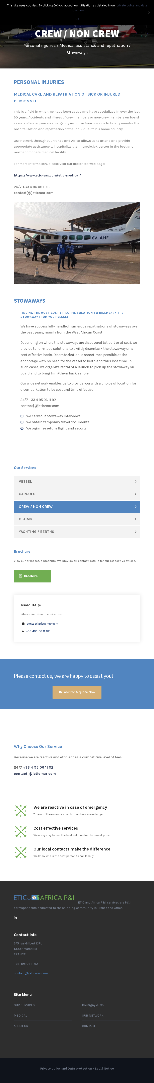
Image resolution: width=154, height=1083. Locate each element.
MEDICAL (20, 1015)
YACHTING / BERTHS (36, 531)
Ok (77, 18)
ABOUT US (21, 1026)
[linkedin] (15, 917)
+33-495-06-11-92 (38, 631)
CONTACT (88, 1026)
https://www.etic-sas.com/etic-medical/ (47, 175)
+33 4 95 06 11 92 (38, 767)
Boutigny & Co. (93, 1005)
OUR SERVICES (24, 1005)
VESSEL (25, 481)
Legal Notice (104, 1068)
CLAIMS (25, 519)
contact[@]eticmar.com (42, 623)
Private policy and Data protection (66, 1068)
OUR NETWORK (92, 1015)
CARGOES (27, 494)
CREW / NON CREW (36, 506)
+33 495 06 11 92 (26, 964)
